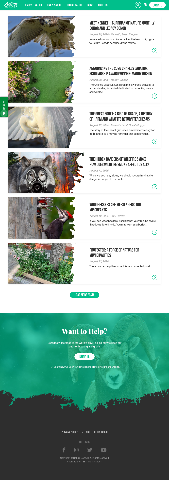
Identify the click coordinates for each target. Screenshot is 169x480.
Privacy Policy (70, 432)
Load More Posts (84, 295)
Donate (157, 5)
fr (145, 5)
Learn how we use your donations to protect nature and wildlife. (87, 367)
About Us (102, 5)
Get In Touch (101, 432)
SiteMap (86, 432)
